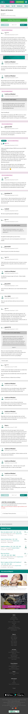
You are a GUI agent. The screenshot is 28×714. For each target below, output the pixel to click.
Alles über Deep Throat (14, 606)
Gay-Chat (14, 616)
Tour (14, 620)
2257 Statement (14, 630)
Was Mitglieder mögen (14, 619)
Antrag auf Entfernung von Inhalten (14, 628)
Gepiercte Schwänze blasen (6, 539)
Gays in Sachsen (14, 642)
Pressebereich (14, 664)
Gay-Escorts (14, 653)
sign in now (3, 505)
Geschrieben (11, 34)
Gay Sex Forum (19, 533)
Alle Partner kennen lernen (14, 673)
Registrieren (20, 1)
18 (13, 555)
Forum (2, 6)
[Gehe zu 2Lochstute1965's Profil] (26, 532)
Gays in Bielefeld (14, 638)
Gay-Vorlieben (14, 659)
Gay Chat (20, 699)
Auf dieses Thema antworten (14, 20)
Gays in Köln (14, 639)
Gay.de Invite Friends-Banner (14, 668)
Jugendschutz (16, 627)
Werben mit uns (14, 667)
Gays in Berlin (14, 635)
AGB (14, 624)
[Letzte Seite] (26, 25)
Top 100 (13, 6)
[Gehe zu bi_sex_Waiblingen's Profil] (26, 554)
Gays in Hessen (14, 645)
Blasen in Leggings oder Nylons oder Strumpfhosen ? (11, 562)
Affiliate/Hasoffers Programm (14, 666)
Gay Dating (14, 649)
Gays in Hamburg (14, 637)
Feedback (14, 682)
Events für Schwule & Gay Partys (14, 657)
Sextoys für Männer (15, 548)
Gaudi (14, 674)
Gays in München (14, 641)
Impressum (14, 625)
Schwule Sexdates (14, 650)
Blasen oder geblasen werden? (7, 532)
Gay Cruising (12, 15)
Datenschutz (11, 627)
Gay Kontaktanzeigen (16, 701)
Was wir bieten (17, 621)
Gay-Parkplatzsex (14, 656)
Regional (14, 634)
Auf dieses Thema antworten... (10, 513)
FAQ (14, 680)
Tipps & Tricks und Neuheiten (14, 684)
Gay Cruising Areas (14, 655)
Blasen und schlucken (5, 553)
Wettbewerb (19, 6)
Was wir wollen (11, 621)
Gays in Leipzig (14, 643)
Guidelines (14, 623)
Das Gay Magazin (14, 617)
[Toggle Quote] (2, 99)
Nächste (22, 24)
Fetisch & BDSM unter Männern (14, 652)
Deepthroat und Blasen (5, 546)
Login (12, 1)
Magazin (8, 6)
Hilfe (14, 681)
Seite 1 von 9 (14, 24)
